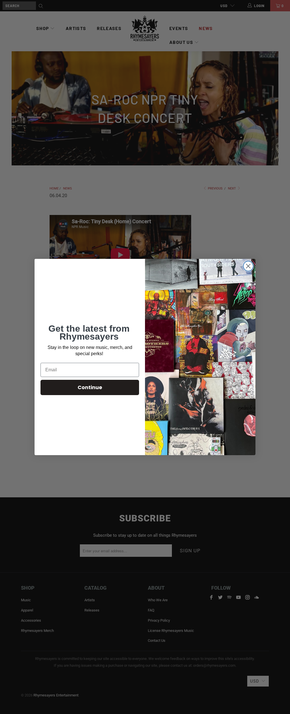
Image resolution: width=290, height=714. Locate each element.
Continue (90, 387)
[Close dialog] (248, 266)
